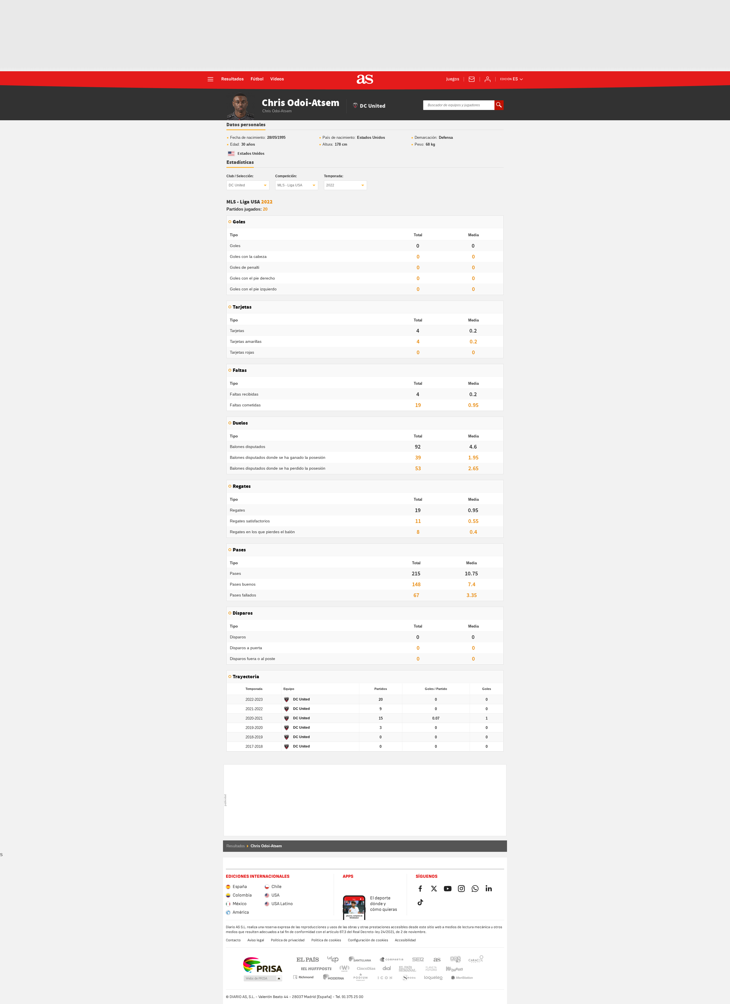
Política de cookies (326, 940)
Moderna (303, 977)
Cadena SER (418, 959)
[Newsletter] (471, 79)
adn (455, 959)
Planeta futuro (426, 968)
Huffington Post (315, 968)
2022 (330, 185)
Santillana (360, 959)
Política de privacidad (288, 940)
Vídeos (277, 79)
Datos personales (245, 125)
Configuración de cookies (368, 940)
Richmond (474, 968)
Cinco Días (364, 968)
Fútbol (257, 79)
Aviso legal (256, 940)
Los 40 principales (333, 959)
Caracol (476, 959)
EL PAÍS (307, 959)
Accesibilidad (405, 940)
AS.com (437, 959)
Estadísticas (240, 162)
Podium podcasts (333, 977)
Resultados (232, 79)
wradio (346, 968)
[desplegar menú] (210, 79)
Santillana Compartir (391, 959)
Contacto (233, 940)
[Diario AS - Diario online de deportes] (365, 79)
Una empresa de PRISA (262, 965)
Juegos (452, 79)
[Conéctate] (487, 79)
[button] (263, 978)
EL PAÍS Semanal (406, 968)
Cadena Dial (385, 968)
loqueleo (409, 977)
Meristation (433, 977)
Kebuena (450, 968)
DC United (237, 185)
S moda (384, 977)
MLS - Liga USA (289, 185)
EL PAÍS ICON (360, 977)
